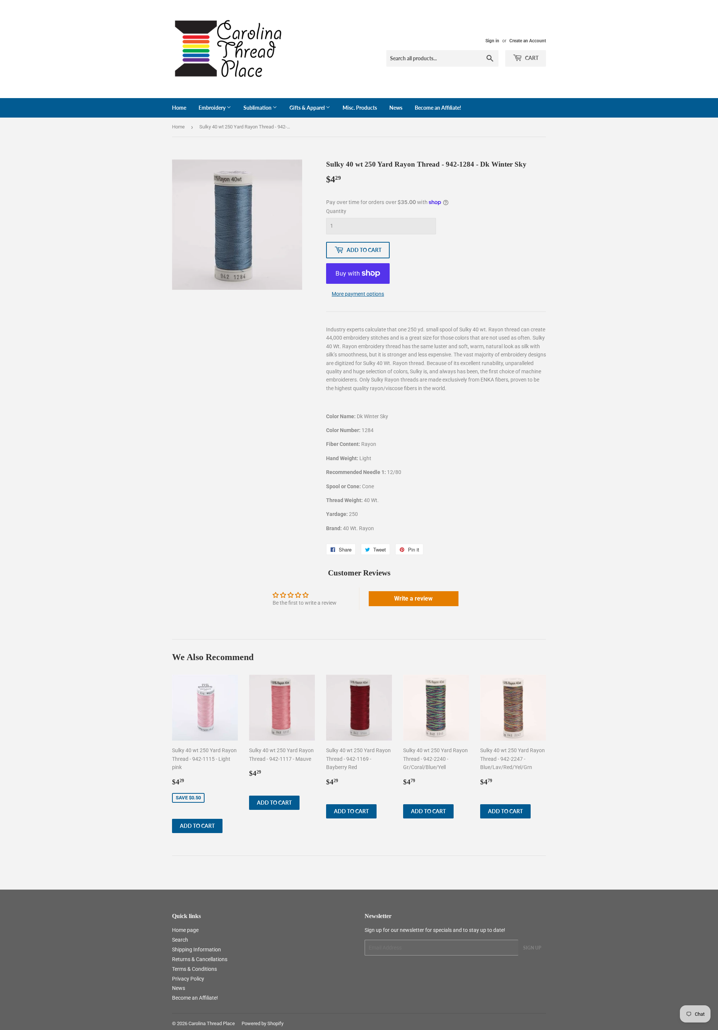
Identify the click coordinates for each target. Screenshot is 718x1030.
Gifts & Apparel (307, 107)
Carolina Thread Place (211, 1023)
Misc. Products (360, 107)
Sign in (492, 40)
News (395, 107)
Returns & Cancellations (199, 959)
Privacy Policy (188, 979)
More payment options (358, 294)
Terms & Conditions (194, 969)
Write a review (413, 598)
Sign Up (532, 948)
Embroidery (213, 107)
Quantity (336, 211)
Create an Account (527, 40)
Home (179, 107)
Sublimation (258, 107)
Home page (185, 930)
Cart (531, 58)
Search (180, 940)
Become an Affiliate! (438, 107)
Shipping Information (196, 949)
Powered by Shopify (262, 1023)
